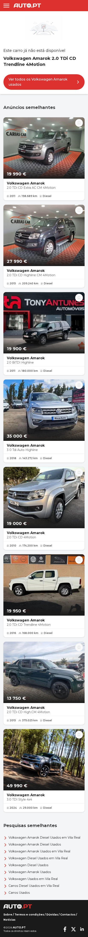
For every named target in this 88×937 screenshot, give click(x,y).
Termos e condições (29, 914)
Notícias (9, 919)
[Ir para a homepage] (27, 5)
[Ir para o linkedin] (82, 929)
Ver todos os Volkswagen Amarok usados (38, 82)
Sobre (7, 914)
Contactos (67, 914)
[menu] (6, 6)
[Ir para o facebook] (64, 929)
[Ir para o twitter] (73, 929)
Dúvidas (52, 914)
